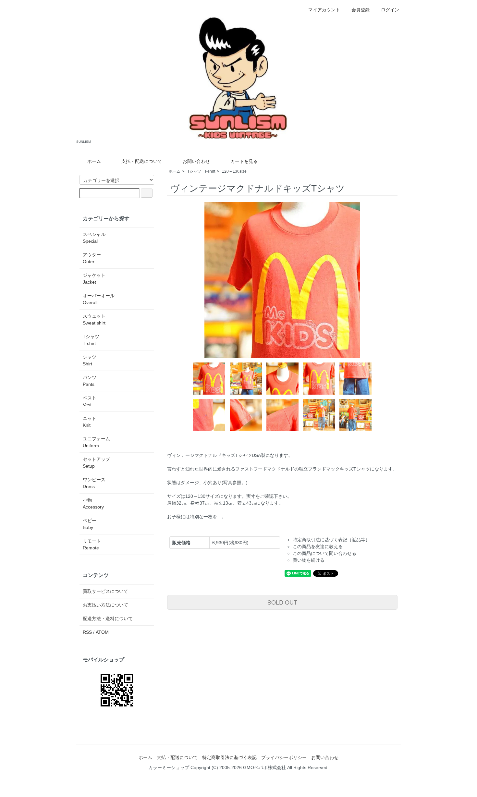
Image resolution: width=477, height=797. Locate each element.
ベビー (89, 524)
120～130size (234, 171)
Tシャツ (201, 171)
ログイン (390, 9)
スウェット (94, 319)
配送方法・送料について (108, 618)
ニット (89, 422)
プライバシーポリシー (284, 757)
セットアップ (96, 463)
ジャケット (94, 279)
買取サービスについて (105, 591)
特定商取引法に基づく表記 (229, 757)
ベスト (89, 401)
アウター (92, 258)
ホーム (94, 161)
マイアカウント (324, 9)
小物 (93, 503)
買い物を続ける (308, 560)
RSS (87, 632)
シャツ (89, 360)
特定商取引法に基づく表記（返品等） (331, 539)
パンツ (89, 381)
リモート (92, 544)
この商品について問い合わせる (324, 553)
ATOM (102, 632)
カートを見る (244, 161)
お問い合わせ (196, 161)
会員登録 (360, 9)
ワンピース (94, 483)
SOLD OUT (282, 602)
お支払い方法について (105, 604)
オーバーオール (99, 299)
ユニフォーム (96, 442)
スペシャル (94, 238)
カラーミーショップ (168, 767)
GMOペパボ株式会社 (264, 767)
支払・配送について (141, 161)
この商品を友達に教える (318, 546)
